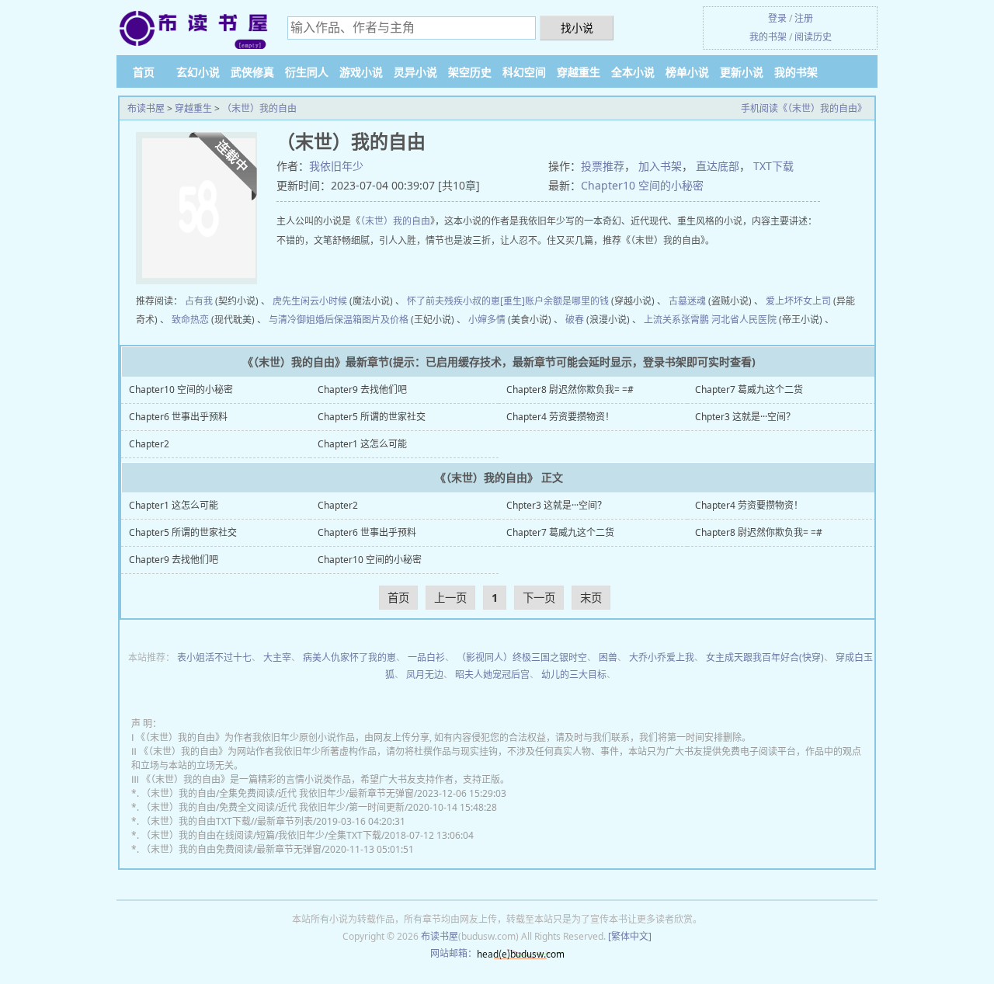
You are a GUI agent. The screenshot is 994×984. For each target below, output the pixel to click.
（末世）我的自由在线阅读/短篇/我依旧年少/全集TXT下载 (261, 835)
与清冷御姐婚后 (301, 319)
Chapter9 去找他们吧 (362, 389)
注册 (803, 18)
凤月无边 (424, 674)
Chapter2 (149, 443)
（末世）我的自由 (259, 108)
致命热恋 (190, 319)
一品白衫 (426, 657)
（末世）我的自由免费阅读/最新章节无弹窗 (231, 849)
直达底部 (717, 165)
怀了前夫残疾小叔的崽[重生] (466, 301)
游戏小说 (361, 71)
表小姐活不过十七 (214, 657)
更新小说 (741, 71)
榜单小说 (687, 71)
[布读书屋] (194, 29)
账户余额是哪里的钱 (567, 301)
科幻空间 (524, 71)
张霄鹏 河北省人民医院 (729, 319)
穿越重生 (578, 71)
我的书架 (768, 36)
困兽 (608, 657)
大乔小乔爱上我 (661, 657)
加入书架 (660, 165)
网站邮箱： (453, 953)
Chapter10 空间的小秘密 (642, 185)
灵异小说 (415, 71)
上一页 (450, 597)
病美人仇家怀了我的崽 (349, 657)
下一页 (539, 597)
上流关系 (662, 319)
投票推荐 (602, 165)
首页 (144, 71)
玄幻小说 (198, 71)
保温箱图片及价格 (371, 319)
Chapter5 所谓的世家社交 (372, 416)
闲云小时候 (324, 301)
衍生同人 (306, 71)
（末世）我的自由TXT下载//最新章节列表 (227, 821)
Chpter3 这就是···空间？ (745, 416)
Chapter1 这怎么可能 (362, 443)
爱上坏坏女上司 (798, 301)
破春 (574, 319)
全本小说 (633, 71)
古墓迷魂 (687, 301)
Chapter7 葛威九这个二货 (749, 389)
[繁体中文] (630, 936)
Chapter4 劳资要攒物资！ (560, 416)
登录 (777, 18)
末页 (591, 597)
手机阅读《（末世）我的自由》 (804, 108)
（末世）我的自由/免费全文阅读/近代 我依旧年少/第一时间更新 (273, 807)
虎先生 (287, 301)
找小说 (577, 27)
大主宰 (277, 657)
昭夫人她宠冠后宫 (492, 674)
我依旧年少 (336, 165)
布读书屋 (146, 108)
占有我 (199, 301)
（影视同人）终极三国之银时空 (522, 657)
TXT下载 (773, 165)
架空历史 (470, 71)
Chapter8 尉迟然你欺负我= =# (570, 389)
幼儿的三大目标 (573, 674)
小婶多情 (487, 319)
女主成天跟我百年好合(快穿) (765, 657)
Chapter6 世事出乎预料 (178, 416)
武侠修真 (252, 71)
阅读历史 (813, 36)
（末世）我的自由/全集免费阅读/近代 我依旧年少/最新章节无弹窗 (277, 793)
